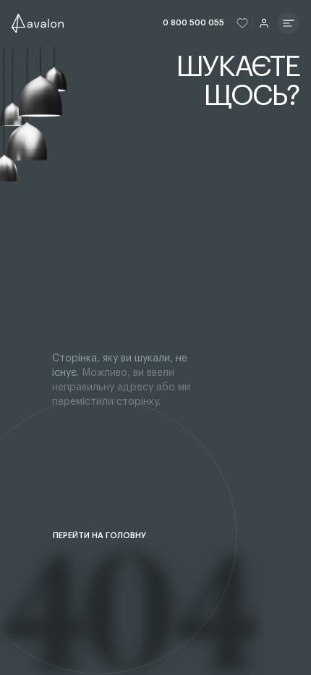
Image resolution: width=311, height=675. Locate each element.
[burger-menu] (288, 23)
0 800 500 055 (193, 23)
